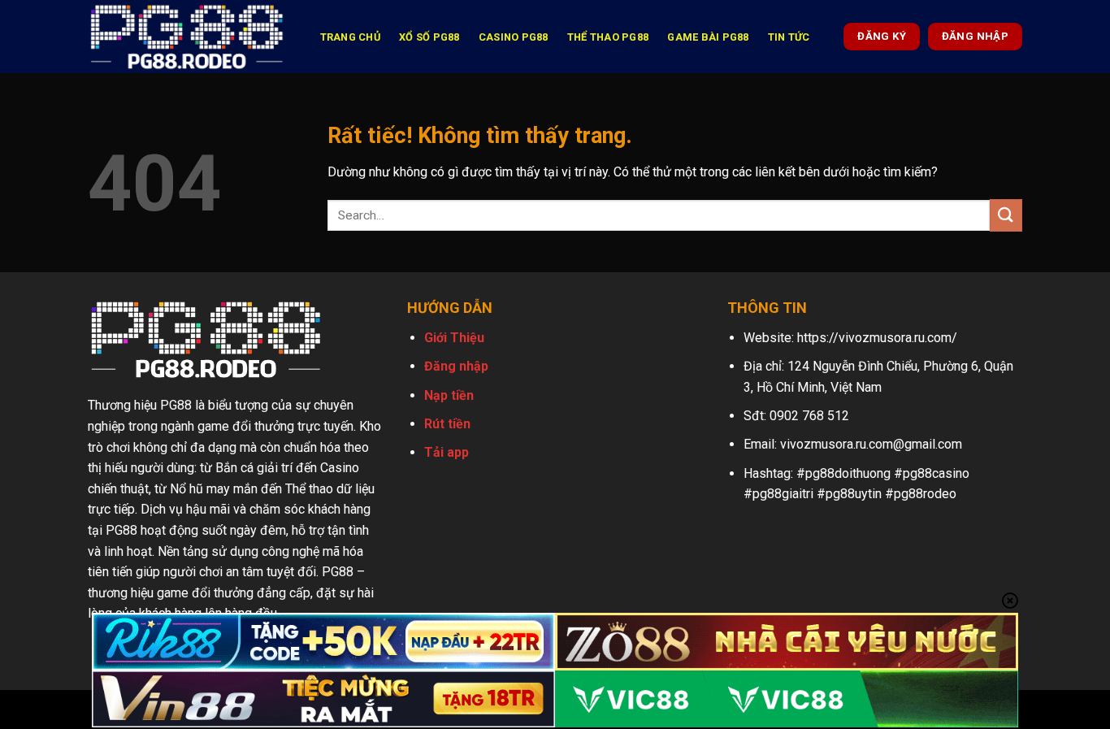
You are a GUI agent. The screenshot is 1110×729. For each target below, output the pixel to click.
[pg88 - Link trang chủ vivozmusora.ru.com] (187, 36)
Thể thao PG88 (607, 37)
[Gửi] (1006, 215)
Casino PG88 (513, 37)
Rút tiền (447, 424)
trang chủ (350, 37)
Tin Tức (789, 37)
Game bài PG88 (707, 37)
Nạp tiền (449, 395)
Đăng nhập (456, 366)
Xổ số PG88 (429, 37)
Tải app (446, 452)
